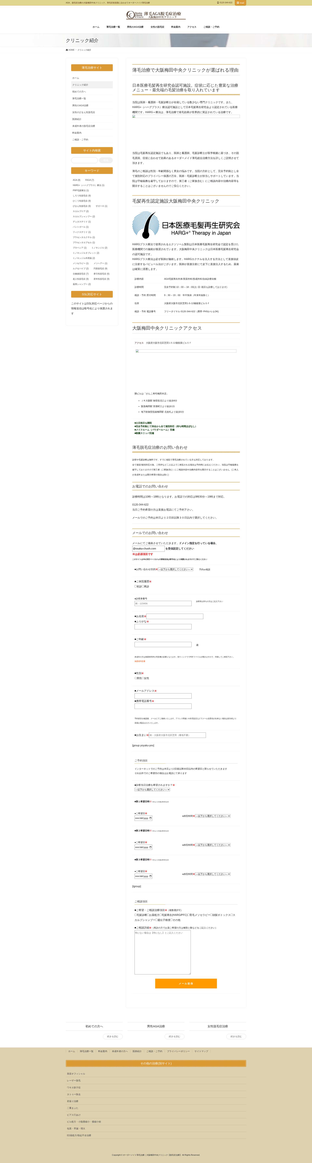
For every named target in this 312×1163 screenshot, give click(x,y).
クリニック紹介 (80, 84)
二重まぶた (72, 1108)
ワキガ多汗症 (74, 1087)
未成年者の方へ (120, 1051)
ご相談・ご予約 (80, 139)
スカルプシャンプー (84, 216)
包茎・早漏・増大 (76, 1128)
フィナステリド (82, 232)
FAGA (89, 180)
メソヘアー (100, 263)
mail (242, 2)
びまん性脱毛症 (82, 206)
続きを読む (112, 1036)
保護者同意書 (140, 661)
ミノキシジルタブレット (86, 253)
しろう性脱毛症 (82, 195)
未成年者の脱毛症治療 (83, 126)
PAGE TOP (302, 1125)
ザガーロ (101, 206)
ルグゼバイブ (81, 268)
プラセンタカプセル (84, 242)
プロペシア (79, 247)
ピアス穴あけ (74, 1115)
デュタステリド (82, 221)
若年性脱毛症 (101, 279)
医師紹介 (76, 119)
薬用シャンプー (82, 284)
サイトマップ (201, 1051)
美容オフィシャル (76, 1073)
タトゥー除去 (74, 1094)
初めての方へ (79, 91)
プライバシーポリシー (178, 1051)
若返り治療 (72, 1101)
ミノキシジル (99, 247)
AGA (76, 180)
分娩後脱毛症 (81, 274)
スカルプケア (81, 211)
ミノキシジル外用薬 (84, 258)
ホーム (75, 78)
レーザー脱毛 (74, 1080)
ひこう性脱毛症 (82, 201)
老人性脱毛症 (81, 279)
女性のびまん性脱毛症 (83, 112)
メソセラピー (81, 263)
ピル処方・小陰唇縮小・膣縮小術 (84, 1121)
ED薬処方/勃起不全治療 (79, 1135)
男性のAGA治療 (80, 105)
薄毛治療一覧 (79, 98)
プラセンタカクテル (84, 237)
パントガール (81, 227)
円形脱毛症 (100, 268)
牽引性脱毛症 (101, 274)
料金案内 (76, 132)
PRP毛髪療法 (81, 190)
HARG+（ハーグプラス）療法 (88, 185)
